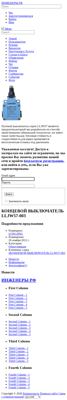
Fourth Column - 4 (19, 384)
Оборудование (17, 246)
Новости (14, 259)
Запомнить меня (18, 201)
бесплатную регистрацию (43, 161)
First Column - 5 (18, 307)
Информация (16, 262)
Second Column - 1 (20, 321)
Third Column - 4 (18, 357)
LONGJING (16, 233)
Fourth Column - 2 (19, 377)
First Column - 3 (18, 301)
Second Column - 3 (20, 327)
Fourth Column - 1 (19, 374)
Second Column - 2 (20, 324)
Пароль (5, 182)
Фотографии (18, 265)
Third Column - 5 (18, 360)
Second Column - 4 (20, 331)
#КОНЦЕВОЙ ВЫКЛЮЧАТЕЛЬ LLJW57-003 (37, 253)
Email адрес (8, 175)
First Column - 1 (18, 294)
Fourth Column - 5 (19, 387)
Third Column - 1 (18, 348)
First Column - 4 (18, 304)
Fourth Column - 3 (19, 381)
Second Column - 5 (20, 334)
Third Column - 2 (18, 351)
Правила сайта (49, 393)
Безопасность (31, 393)
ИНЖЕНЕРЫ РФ (12, 2)
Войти (9, 194)
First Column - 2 (18, 298)
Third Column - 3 (18, 354)
